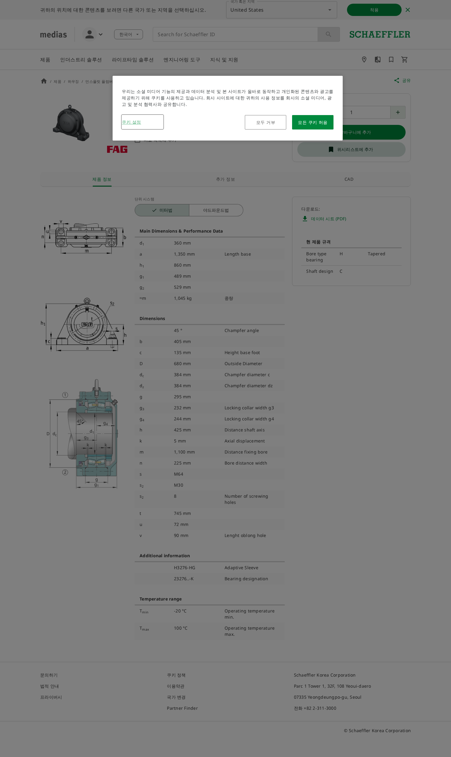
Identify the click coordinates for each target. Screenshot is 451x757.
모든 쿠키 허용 (312, 122)
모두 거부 (266, 122)
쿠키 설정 (131, 122)
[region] (228, 108)
